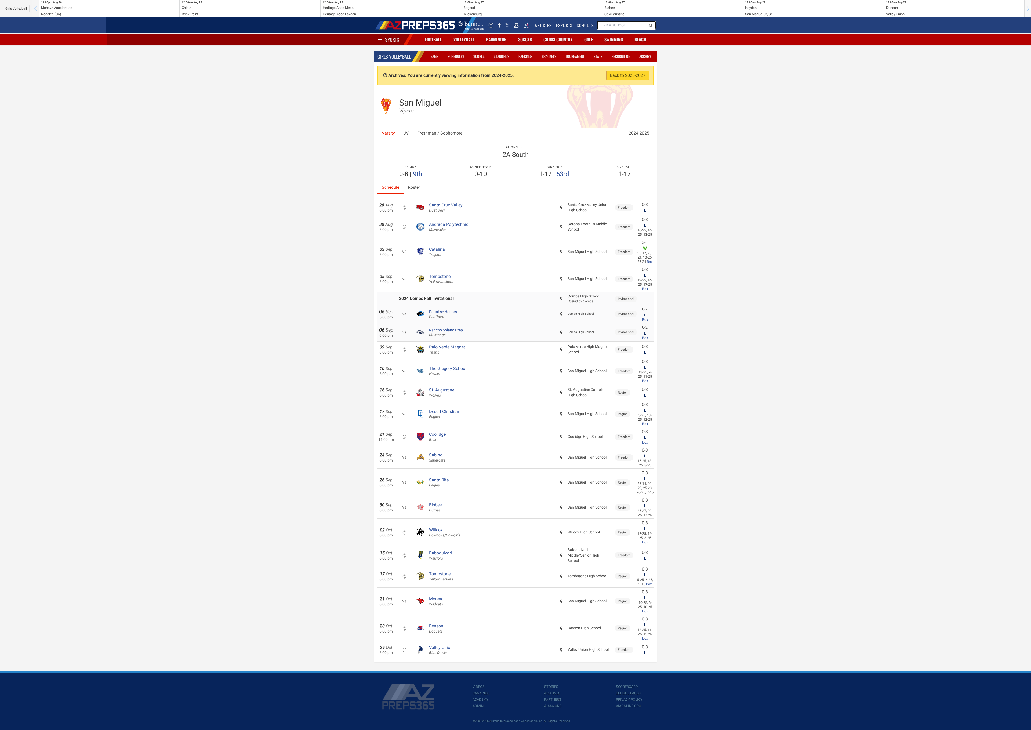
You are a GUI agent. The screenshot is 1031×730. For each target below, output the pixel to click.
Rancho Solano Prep (446, 332)
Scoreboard (627, 687)
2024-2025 (639, 133)
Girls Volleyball (16, 8)
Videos (479, 687)
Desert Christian (444, 414)
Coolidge (437, 437)
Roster (414, 187)
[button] (1028, 8)
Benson (436, 628)
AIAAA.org (553, 706)
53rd (562, 174)
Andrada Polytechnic (448, 227)
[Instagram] (491, 25)
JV (406, 133)
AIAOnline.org (628, 706)
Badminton (496, 39)
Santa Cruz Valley (446, 207)
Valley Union (441, 650)
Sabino (437, 457)
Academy (480, 700)
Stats (598, 56)
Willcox (444, 532)
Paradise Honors (443, 314)
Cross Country (558, 39)
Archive (645, 56)
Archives (552, 693)
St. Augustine (441, 392)
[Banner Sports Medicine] (471, 25)
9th (417, 174)
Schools (585, 25)
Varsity (388, 133)
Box (649, 262)
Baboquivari (440, 555)
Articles (543, 25)
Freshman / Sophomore (439, 133)
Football (433, 39)
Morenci (436, 601)
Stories (551, 687)
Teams (433, 56)
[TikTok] (527, 25)
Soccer (525, 39)
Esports (564, 25)
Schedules (456, 56)
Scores (479, 56)
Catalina (437, 252)
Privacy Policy (629, 700)
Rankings (525, 56)
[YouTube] (516, 25)
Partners (552, 700)
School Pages (628, 693)
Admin (478, 706)
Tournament (575, 56)
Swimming (613, 39)
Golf (588, 39)
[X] (507, 25)
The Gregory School (447, 371)
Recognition (621, 56)
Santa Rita (439, 482)
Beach (640, 39)
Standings (501, 56)
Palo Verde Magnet (447, 349)
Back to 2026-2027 (627, 75)
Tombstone (441, 279)
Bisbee (435, 507)
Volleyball (463, 39)
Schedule (390, 187)
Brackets (549, 56)
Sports (392, 39)
